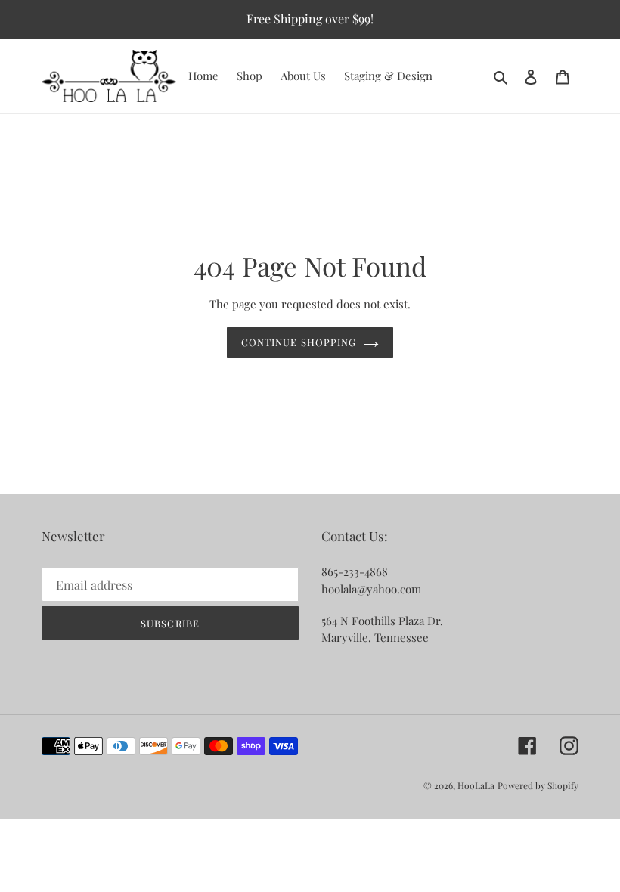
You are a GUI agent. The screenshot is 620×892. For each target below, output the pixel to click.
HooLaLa (475, 785)
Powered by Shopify (538, 785)
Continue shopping (298, 342)
